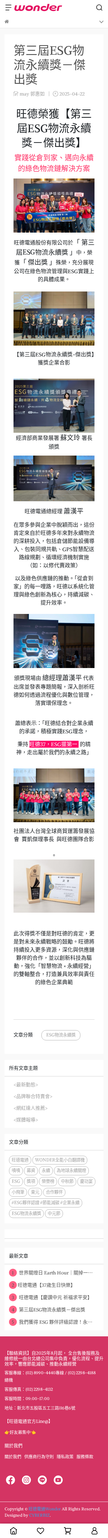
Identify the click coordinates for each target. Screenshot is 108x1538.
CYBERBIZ (39, 1515)
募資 (31, 1170)
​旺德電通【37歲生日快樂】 (43, 1285)
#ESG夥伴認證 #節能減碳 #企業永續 (46, 1202)
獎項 (31, 1181)
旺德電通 (20, 1160)
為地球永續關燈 (71, 1170)
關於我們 (12, 1456)
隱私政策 (65, 1456)
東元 (35, 1192)
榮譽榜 (48, 1181)
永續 (46, 1170)
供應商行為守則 (39, 1456)
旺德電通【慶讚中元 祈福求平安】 (52, 1297)
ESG (16, 1181)
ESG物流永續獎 (61, 1035)
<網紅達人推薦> (31, 1108)
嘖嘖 (16, 1170)
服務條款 (84, 1456)
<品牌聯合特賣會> (33, 1096)
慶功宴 (86, 1181)
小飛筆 (18, 1192)
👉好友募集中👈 (20, 1432)
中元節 (54, 1213)
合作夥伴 (54, 1192)
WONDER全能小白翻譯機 (60, 1160)
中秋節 (67, 1181)
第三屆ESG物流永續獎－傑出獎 (49, 1310)
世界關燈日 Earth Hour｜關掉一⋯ (52, 1273)
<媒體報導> (26, 1120)
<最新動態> (26, 1085)
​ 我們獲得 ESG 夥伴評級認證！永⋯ (52, 1322)
